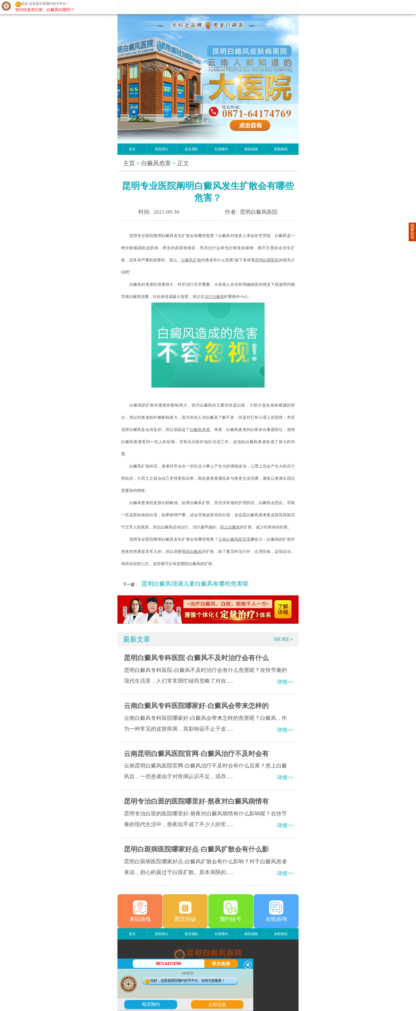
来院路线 (281, 149)
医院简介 (162, 149)
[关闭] (247, 965)
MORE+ (283, 639)
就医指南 (251, 149)
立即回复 (219, 1004)
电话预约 (151, 1004)
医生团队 (191, 149)
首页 (132, 149)
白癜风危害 (156, 163)
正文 (183, 163)
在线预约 (221, 149)
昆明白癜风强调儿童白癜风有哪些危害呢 (194, 583)
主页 (129, 163)
